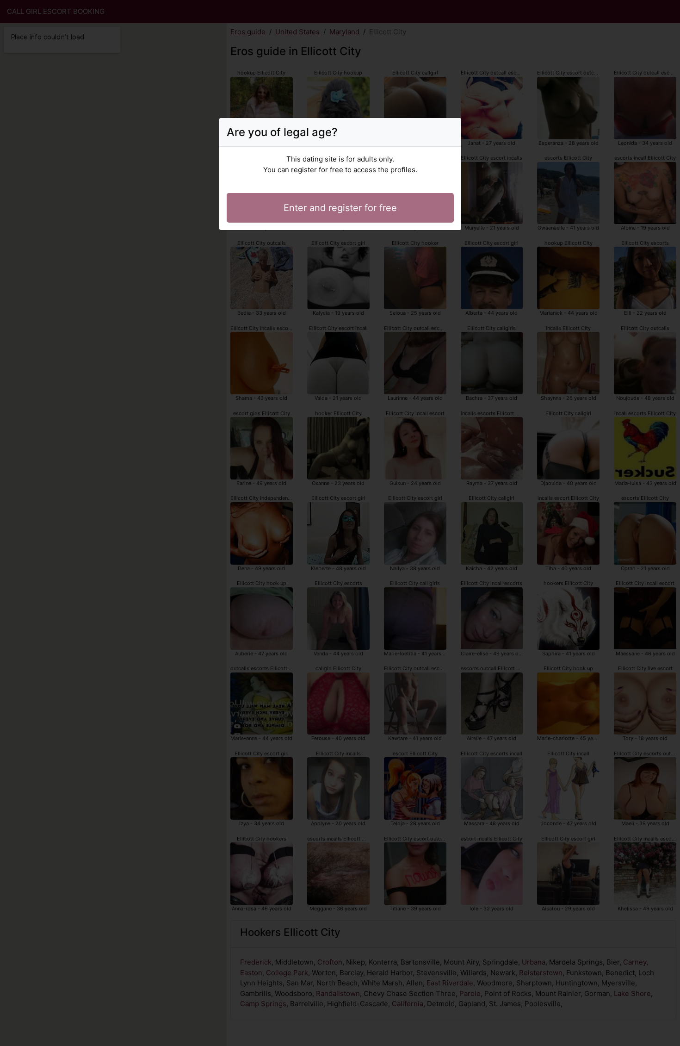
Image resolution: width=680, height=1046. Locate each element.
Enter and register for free (340, 207)
